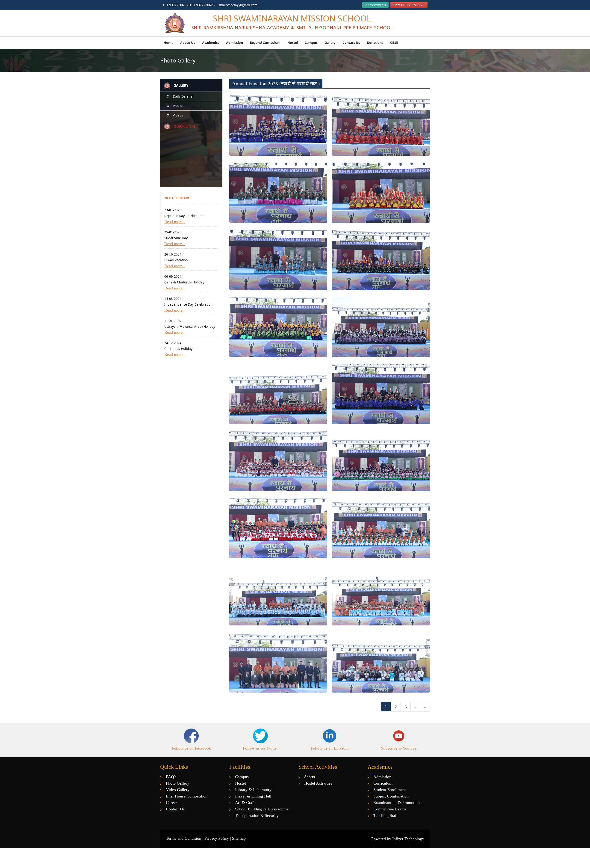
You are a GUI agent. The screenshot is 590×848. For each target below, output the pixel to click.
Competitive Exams (389, 809)
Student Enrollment (389, 789)
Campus (311, 42)
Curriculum (382, 783)
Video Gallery (177, 789)
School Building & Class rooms (261, 809)
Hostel (292, 42)
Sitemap (239, 838)
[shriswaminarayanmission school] (174, 23)
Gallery (330, 42)
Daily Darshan (184, 96)
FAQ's (171, 776)
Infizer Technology (408, 838)
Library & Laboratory (253, 789)
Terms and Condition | (185, 838)
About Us (187, 42)
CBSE (394, 42)
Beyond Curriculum (265, 42)
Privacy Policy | (218, 838)
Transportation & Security (257, 815)
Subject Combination (391, 796)
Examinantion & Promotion (396, 802)
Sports (309, 776)
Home (168, 42)
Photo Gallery (177, 783)
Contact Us (351, 42)
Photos (178, 106)
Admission (234, 42)
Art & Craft (245, 802)
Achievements (375, 5)
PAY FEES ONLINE (409, 5)
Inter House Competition (186, 796)
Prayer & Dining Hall (253, 796)
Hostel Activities (318, 783)
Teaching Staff (385, 815)
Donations (375, 42)
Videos (178, 115)
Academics (210, 42)
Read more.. (174, 221)
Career (171, 802)
